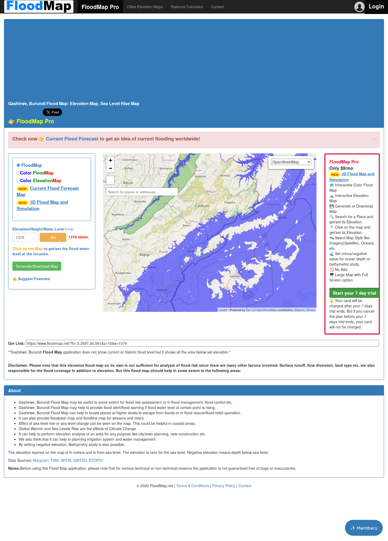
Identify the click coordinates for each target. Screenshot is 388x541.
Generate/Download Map (37, 266)
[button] (354, 293)
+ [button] (110, 160)
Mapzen (299, 310)
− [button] (110, 168)
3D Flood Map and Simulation (42, 205)
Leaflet (223, 310)
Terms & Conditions (192, 485)
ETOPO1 (96, 460)
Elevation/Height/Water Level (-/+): (43, 229)
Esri (248, 310)
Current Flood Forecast (72, 138)
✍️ (31, 278)
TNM (54, 460)
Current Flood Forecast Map (48, 191)
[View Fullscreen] (110, 180)
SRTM (66, 460)
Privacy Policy (223, 485)
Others (310, 310)
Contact (217, 6)
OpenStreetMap (266, 310)
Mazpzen (40, 460)
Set (53, 237)
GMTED (80, 460)
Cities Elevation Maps (145, 6)
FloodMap (31, 165)
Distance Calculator (187, 6)
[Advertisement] (194, 61)
